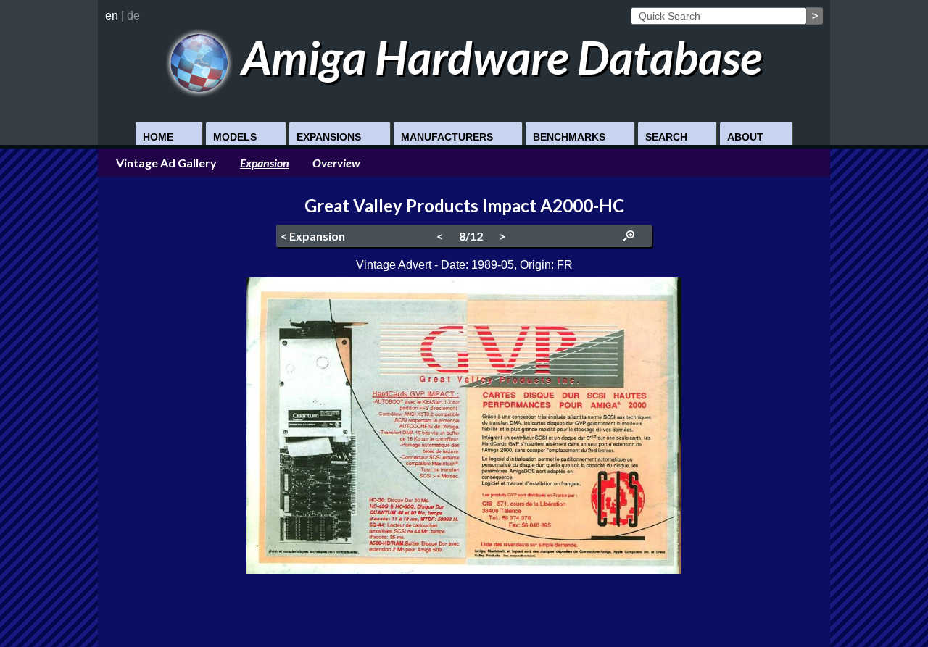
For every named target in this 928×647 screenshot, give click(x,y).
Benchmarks (569, 137)
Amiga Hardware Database (497, 57)
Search (666, 137)
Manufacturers (447, 137)
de (133, 15)
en (111, 15)
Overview (336, 163)
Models (235, 137)
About (745, 137)
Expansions (329, 137)
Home (158, 137)
